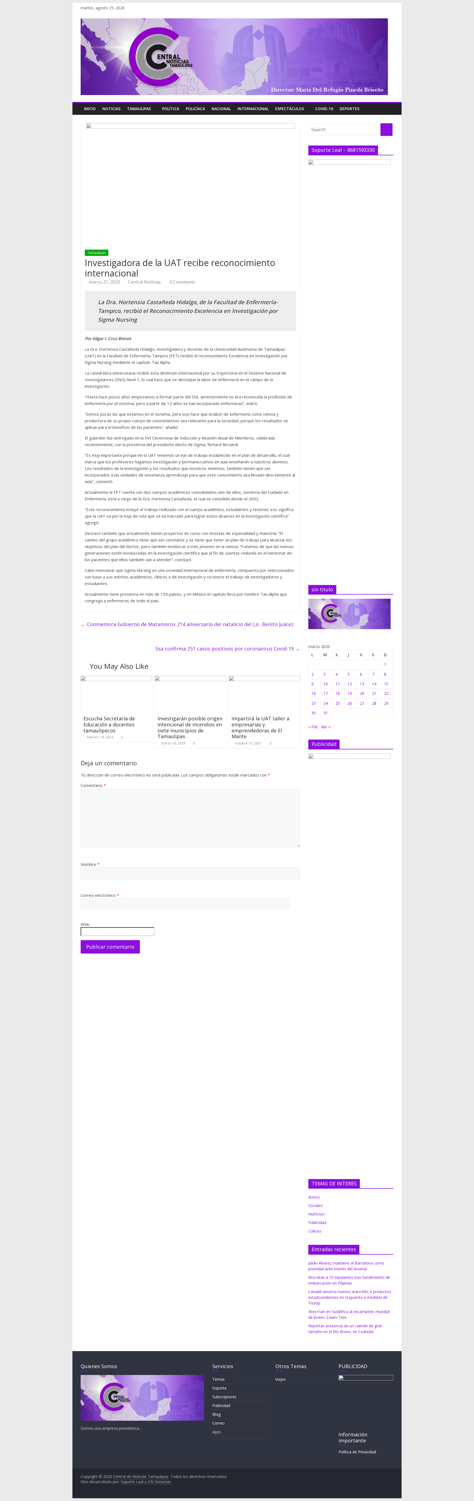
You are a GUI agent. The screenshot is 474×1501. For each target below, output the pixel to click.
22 (386, 693)
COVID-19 (324, 108)
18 (337, 693)
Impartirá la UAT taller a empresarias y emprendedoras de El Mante (260, 727)
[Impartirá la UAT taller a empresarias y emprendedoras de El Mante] (264, 679)
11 (337, 683)
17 (325, 693)
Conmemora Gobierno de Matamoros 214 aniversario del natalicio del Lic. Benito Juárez (187, 624)
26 (350, 703)
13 (362, 683)
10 (325, 683)
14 (374, 683)
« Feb (313, 726)
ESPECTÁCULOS (289, 108)
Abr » (325, 726)
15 (386, 683)
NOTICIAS (111, 108)
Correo (218, 1423)
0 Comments (181, 282)
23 (313, 703)
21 (374, 693)
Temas (218, 1379)
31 (325, 712)
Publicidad (221, 1405)
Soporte (219, 1388)
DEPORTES (349, 108)
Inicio (90, 108)
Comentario (93, 785)
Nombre (90, 864)
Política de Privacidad (357, 1451)
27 (362, 703)
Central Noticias (144, 282)
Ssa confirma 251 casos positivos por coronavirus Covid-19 (228, 648)
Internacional (253, 108)
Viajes (280, 1379)
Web (85, 924)
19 (350, 693)
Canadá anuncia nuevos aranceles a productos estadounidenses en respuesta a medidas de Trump (349, 1297)
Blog (216, 1414)
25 (337, 703)
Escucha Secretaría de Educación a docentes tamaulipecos (109, 724)
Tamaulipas (139, 108)
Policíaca (195, 108)
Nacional (221, 108)
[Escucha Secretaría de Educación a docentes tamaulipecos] (116, 679)
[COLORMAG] (142, 1377)
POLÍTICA (170, 108)
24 (325, 703)
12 (350, 683)
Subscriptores (224, 1396)
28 (374, 703)
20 (362, 693)
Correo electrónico (100, 895)
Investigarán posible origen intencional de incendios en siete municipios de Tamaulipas (189, 727)
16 (313, 693)
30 (313, 712)
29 (386, 703)
